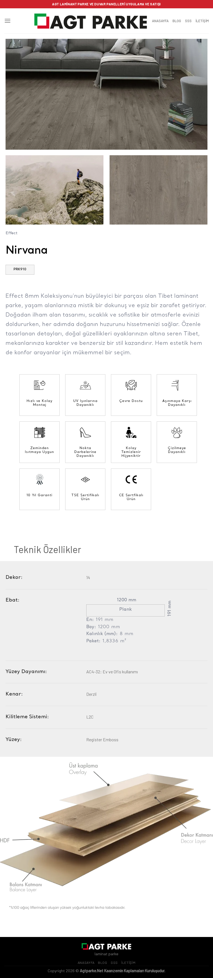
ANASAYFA (160, 21)
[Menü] (7, 20)
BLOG (177, 21)
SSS (188, 21)
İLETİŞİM (202, 21)
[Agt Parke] (91, 20)
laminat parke (106, 953)
